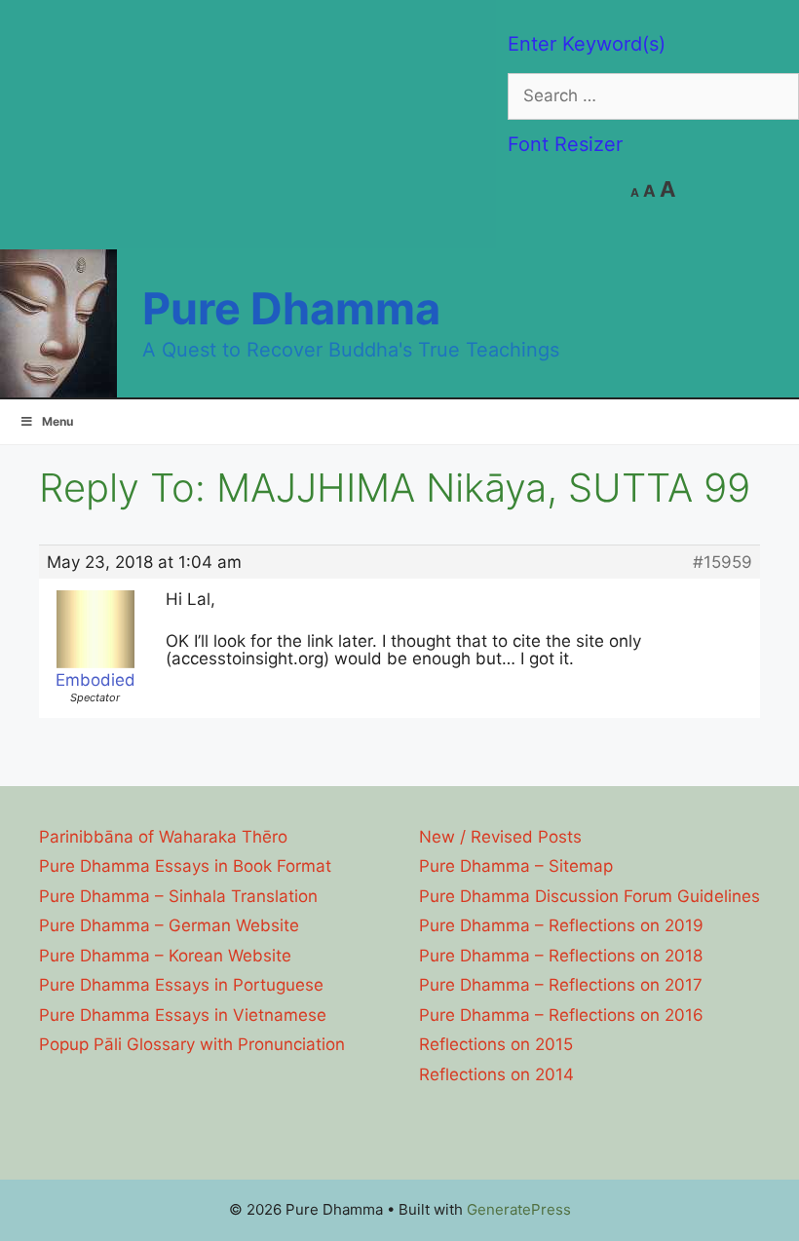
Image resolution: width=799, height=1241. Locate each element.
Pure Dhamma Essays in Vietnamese (182, 1015)
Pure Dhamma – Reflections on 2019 (561, 925)
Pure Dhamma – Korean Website (165, 955)
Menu (57, 421)
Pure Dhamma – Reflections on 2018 (561, 955)
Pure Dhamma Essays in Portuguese (181, 985)
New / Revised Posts (500, 836)
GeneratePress (519, 1209)
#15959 (722, 562)
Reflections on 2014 (496, 1074)
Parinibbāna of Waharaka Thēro (163, 836)
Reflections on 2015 (496, 1044)
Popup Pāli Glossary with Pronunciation (192, 1044)
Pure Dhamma (291, 308)
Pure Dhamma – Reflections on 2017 (561, 985)
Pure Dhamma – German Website (169, 925)
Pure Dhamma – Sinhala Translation (178, 896)
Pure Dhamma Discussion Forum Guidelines (589, 896)
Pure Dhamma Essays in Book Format (185, 866)
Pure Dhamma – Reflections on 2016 (561, 1015)
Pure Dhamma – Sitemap (516, 866)
